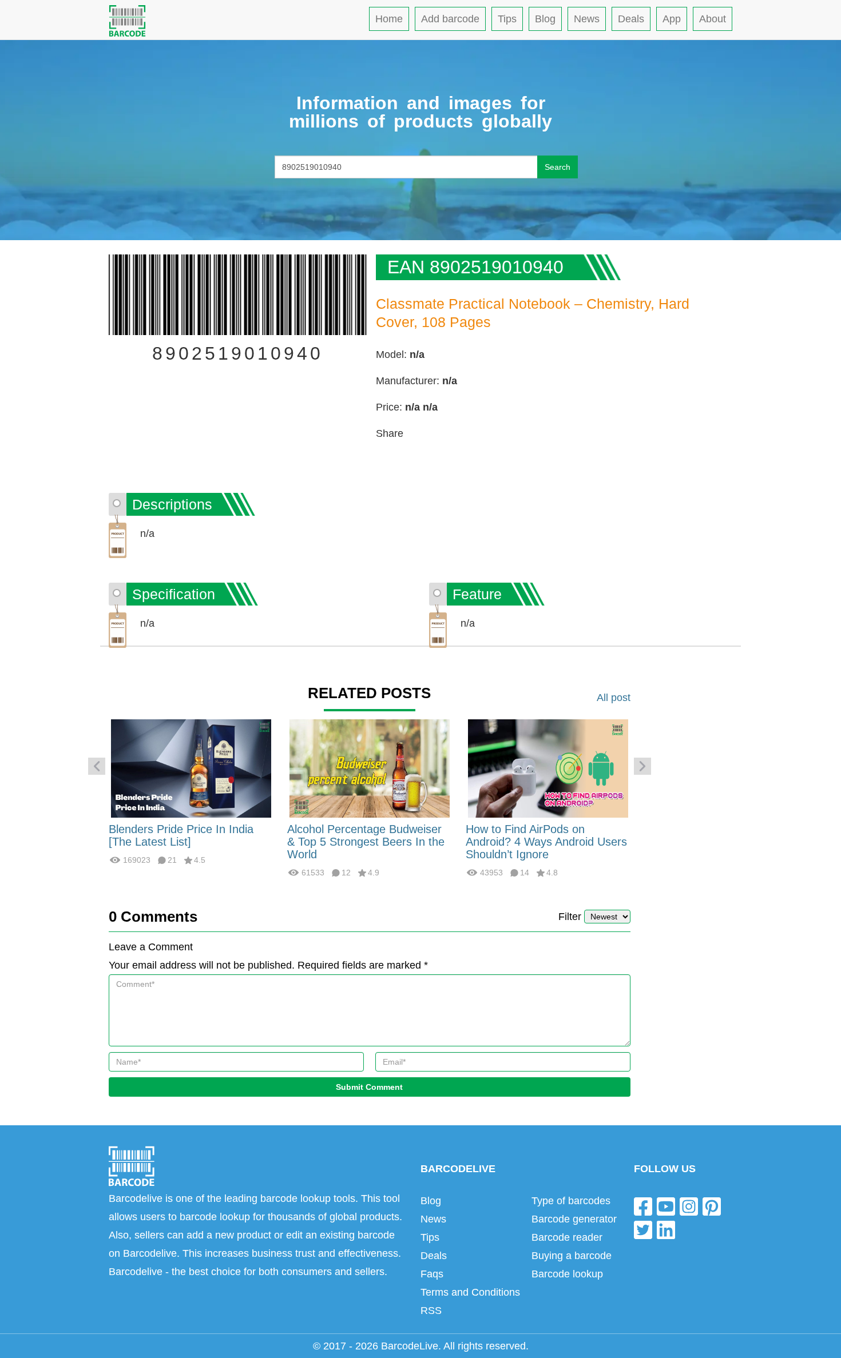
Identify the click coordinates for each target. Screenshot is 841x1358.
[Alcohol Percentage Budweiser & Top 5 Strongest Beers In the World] (369, 768)
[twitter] (643, 1229)
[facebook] (643, 1205)
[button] (96, 766)
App (672, 19)
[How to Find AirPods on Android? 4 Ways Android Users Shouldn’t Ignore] (548, 768)
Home (389, 19)
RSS (431, 1310)
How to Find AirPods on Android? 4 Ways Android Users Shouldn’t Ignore (546, 842)
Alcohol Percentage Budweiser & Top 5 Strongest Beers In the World (366, 842)
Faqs (431, 1274)
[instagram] (689, 1205)
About (712, 19)
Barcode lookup (567, 1274)
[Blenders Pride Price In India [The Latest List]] (191, 768)
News (587, 19)
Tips (507, 19)
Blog (545, 19)
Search (557, 167)
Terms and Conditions (470, 1292)
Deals (631, 19)
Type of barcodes (570, 1200)
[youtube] (666, 1205)
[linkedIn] (666, 1229)
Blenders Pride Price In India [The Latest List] (181, 835)
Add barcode (450, 19)
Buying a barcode (571, 1255)
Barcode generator (574, 1219)
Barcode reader (566, 1237)
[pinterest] (712, 1205)
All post (613, 697)
